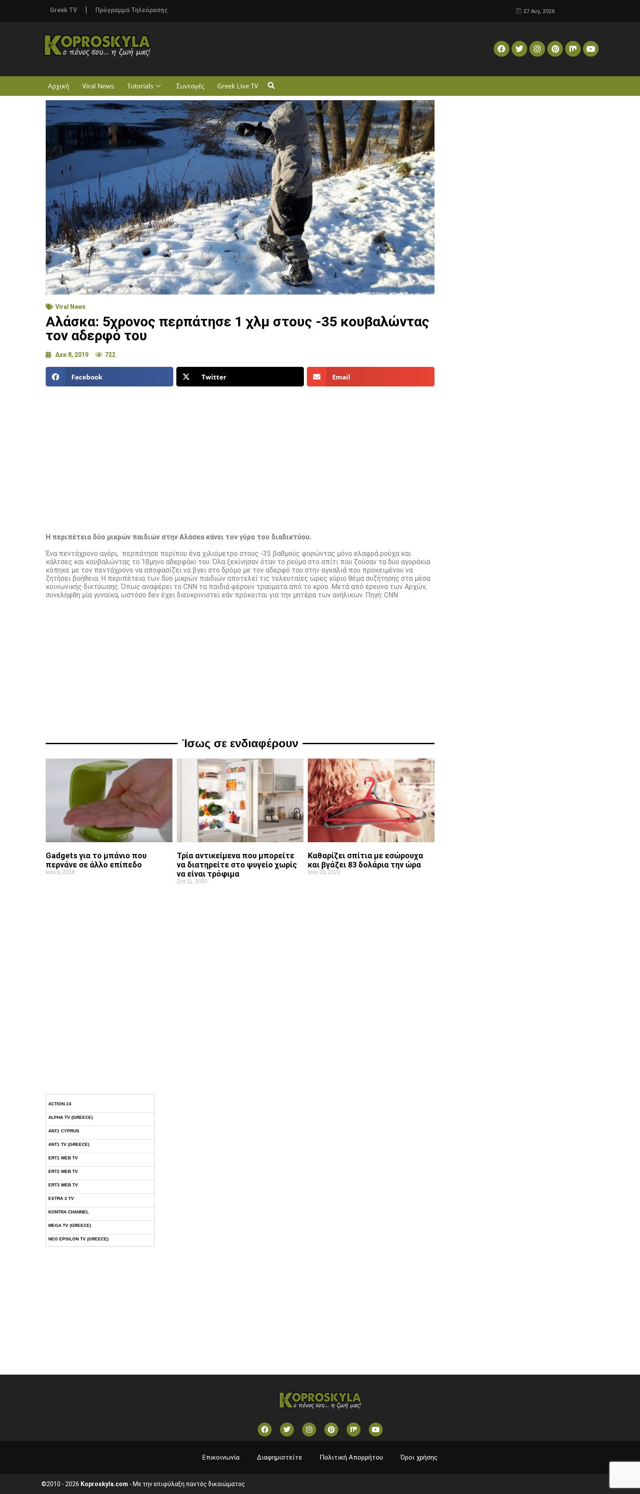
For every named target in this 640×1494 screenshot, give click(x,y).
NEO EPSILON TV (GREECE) (78, 1239)
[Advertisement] (240, 456)
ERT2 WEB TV (63, 1171)
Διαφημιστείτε (279, 1457)
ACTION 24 (59, 1103)
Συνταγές (190, 85)
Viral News (98, 85)
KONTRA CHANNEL (68, 1211)
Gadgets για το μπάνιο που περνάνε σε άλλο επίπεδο (96, 860)
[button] (271, 86)
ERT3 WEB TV (63, 1184)
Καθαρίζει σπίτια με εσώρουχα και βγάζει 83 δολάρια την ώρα (365, 860)
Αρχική (58, 85)
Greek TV (63, 10)
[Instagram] (537, 49)
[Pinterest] (555, 49)
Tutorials (140, 85)
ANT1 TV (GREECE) (68, 1144)
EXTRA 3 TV (61, 1198)
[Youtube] (591, 49)
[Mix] (573, 49)
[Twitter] (519, 49)
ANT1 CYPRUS (63, 1130)
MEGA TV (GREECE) (69, 1225)
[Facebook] (501, 49)
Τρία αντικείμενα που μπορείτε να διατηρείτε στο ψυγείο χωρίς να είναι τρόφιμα (237, 864)
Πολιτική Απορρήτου (351, 1457)
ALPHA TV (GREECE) (70, 1117)
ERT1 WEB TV (63, 1157)
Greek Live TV (237, 85)
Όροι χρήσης (419, 1457)
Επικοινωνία (220, 1457)
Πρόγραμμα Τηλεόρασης (131, 10)
